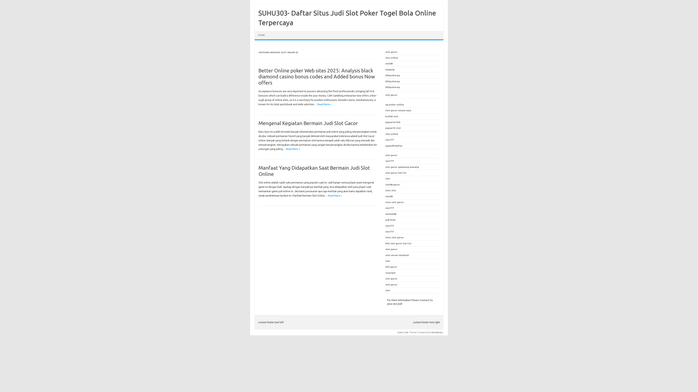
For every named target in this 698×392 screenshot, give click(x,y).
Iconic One (403, 332)
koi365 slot (391, 116)
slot (387, 178)
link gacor (391, 267)
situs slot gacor (394, 237)
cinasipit (390, 272)
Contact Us (426, 300)
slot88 (389, 63)
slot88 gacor (392, 184)
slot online (391, 57)
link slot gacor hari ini (398, 243)
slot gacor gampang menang (402, 167)
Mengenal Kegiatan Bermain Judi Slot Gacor (308, 123)
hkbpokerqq (392, 75)
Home (261, 35)
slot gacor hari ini (395, 173)
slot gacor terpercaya (398, 110)
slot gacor (391, 52)
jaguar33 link (392, 122)
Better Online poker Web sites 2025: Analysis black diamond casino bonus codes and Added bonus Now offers (316, 76)
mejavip (390, 69)
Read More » (324, 104)
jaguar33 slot (393, 128)
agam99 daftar (394, 145)
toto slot (390, 190)
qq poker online (394, 104)
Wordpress (437, 332)
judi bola (390, 220)
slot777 (389, 139)
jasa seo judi (394, 303)
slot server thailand (397, 255)
